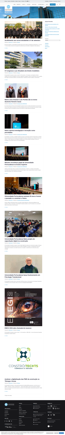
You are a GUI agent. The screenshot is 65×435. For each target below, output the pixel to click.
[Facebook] (25, 1)
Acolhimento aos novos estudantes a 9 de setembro (22, 40)
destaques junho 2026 (20, 103)
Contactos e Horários (37, 422)
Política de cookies (20, 433)
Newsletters (13, 1)
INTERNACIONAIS (41, 4)
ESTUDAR (28, 4)
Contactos (23, 1)
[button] (20, 4)
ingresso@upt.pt (36, 408)
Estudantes (51, 1)
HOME (14, 4)
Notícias (18, 42)
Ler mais (6, 79)
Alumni (59, 1)
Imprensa (9, 1)
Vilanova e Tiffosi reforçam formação (51, 27)
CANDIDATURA (52, 4)
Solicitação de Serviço (22, 413)
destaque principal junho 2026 (22, 200)
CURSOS (23, 4)
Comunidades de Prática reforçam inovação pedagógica (52, 35)
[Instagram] (11, 421)
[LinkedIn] (26, 1)
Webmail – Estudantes (22, 410)
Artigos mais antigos (8, 395)
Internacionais (55, 1)
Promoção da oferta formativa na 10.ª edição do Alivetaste (52, 29)
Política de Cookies (51, 422)
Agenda (16, 1)
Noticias (6, 1)
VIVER (47, 4)
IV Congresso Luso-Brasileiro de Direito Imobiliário (22, 71)
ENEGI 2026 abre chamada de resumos (18, 328)
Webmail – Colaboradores (23, 412)
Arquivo (19, 1)
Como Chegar (36, 424)
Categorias (46, 38)
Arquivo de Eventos (22, 425)
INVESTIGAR (34, 4)
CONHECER (18, 4)
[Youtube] (27, 1)
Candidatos (47, 1)
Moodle (20, 407)
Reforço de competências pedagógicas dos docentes (52, 32)
